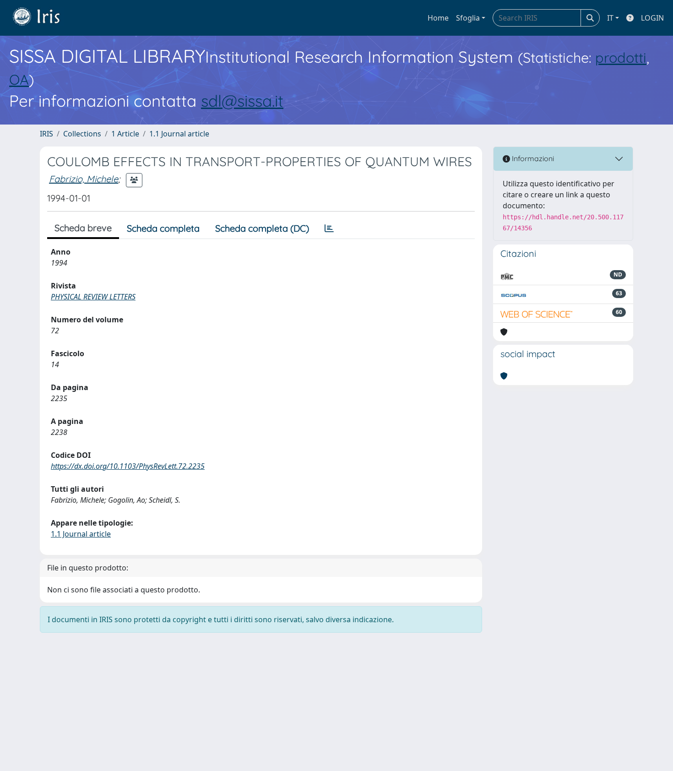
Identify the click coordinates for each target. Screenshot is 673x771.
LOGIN (652, 18)
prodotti (620, 57)
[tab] (329, 228)
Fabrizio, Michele (83, 179)
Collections (82, 134)
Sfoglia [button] (468, 18)
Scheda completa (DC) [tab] (262, 228)
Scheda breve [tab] (83, 227)
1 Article (125, 134)
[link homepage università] (43, 17)
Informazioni (532, 158)
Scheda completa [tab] (163, 228)
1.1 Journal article (179, 134)
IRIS (46, 134)
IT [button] (610, 18)
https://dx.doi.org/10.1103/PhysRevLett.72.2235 (128, 466)
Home (438, 18)
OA (19, 79)
